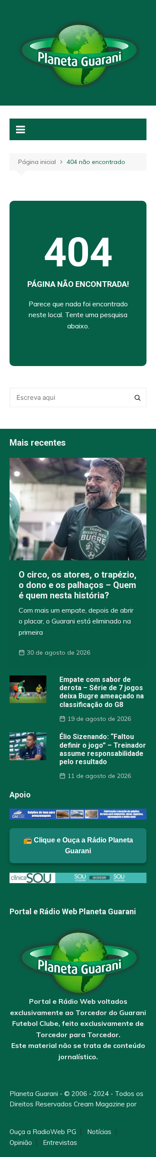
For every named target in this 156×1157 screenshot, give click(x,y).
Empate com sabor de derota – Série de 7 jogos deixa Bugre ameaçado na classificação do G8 (101, 692)
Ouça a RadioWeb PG (43, 1131)
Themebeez (28, 1114)
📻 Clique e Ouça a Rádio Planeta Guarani (78, 845)
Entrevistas (60, 1142)
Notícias (99, 1131)
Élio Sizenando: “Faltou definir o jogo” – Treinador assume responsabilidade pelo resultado (102, 749)
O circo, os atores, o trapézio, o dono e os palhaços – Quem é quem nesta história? (77, 585)
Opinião (21, 1142)
